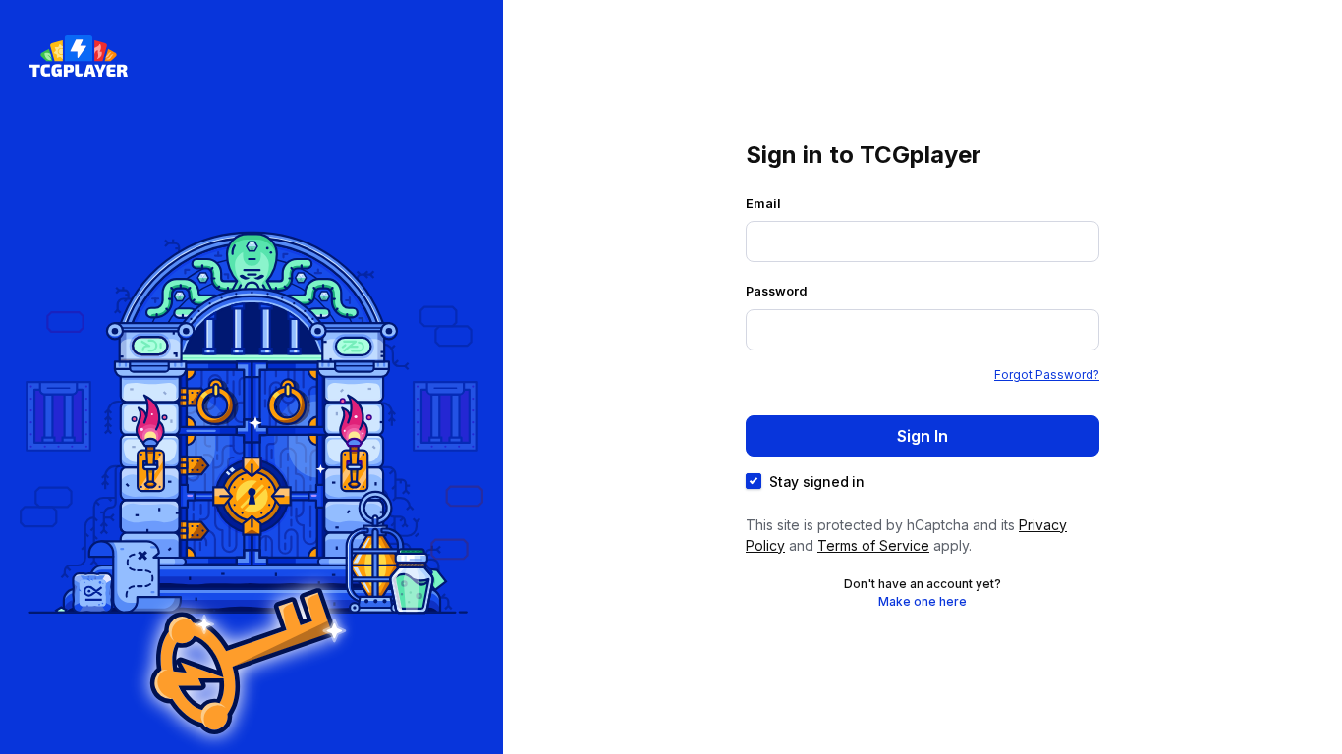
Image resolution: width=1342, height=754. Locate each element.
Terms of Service (873, 545)
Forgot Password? (1046, 374)
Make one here (922, 601)
